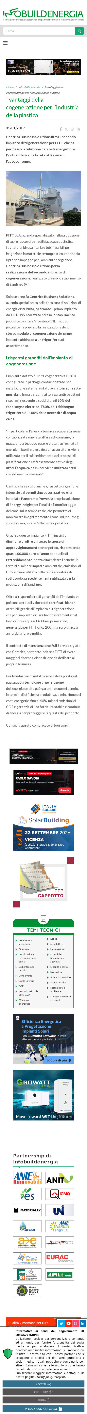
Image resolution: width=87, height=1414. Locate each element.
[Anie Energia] (60, 1226)
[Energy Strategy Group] (27, 1194)
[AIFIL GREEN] (60, 1274)
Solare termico (58, 982)
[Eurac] (60, 1258)
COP (21, 986)
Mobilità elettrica (59, 966)
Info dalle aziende (29, 87)
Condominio (25, 975)
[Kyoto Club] (27, 1226)
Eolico (53, 938)
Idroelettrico (57, 943)
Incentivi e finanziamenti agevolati (57, 958)
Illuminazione (57, 949)
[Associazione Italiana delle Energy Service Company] (60, 1242)
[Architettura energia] (27, 1242)
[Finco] (27, 1274)
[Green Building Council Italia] (27, 1290)
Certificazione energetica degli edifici (27, 958)
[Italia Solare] (27, 1258)
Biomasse (24, 949)
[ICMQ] (60, 1194)
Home (10, 87)
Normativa (56, 972)
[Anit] (60, 1177)
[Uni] (60, 1210)
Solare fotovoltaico (60, 977)
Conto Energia (26, 980)
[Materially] (27, 1210)
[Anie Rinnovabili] (27, 1177)
